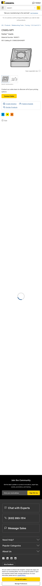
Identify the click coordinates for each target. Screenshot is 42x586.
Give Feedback (8, 564)
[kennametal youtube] (11, 558)
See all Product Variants (30, 190)
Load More (21, 467)
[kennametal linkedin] (7, 558)
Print (5, 120)
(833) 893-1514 (16, 518)
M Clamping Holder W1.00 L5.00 (28, 420)
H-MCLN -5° (21, 432)
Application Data (11, 127)
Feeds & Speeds (27, 104)
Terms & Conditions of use (31, 288)
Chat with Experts (19, 508)
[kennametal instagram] (15, 558)
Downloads (9, 129)
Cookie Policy (21, 575)
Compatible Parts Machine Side (16, 132)
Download (31, 293)
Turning (27, 25)
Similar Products (11, 107)
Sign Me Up (33, 493)
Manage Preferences (21, 584)
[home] (7, 3)
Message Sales (17, 528)
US (2, 25)
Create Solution (9, 267)
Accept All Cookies (20, 579)
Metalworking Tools (18, 25)
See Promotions (34, 13)
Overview (8, 125)
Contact (38, 3)
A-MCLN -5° (21, 348)
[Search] (38, 8)
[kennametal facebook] (3, 558)
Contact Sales (9, 96)
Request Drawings (7, 309)
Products (7, 25)
